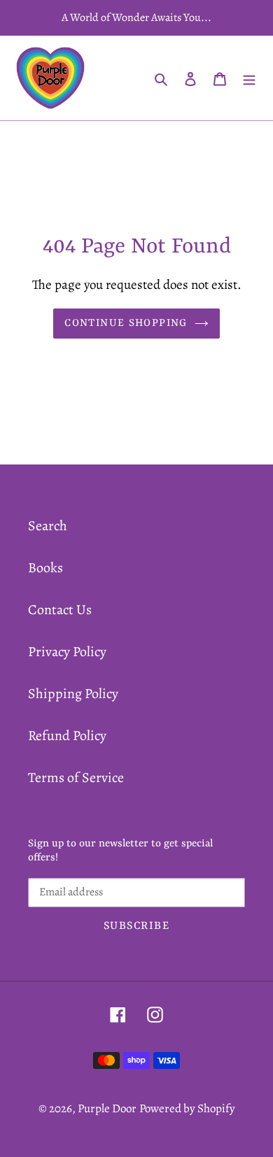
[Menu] (249, 78)
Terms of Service (76, 777)
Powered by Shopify (187, 1108)
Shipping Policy (73, 693)
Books (45, 567)
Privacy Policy (67, 651)
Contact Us (60, 609)
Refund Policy (67, 735)
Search (47, 525)
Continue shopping (125, 323)
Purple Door (107, 1108)
